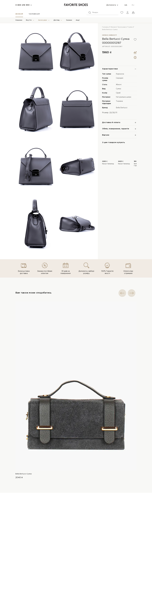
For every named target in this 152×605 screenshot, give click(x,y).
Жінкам (19, 14)
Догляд (56, 20)
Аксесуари (42, 20)
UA (126, 5)
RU (133, 5)
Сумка (118, 88)
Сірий (118, 93)
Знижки (69, 20)
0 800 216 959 (22, 5)
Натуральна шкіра (123, 97)
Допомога (111, 5)
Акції (77, 20)
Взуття (28, 20)
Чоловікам (34, 14)
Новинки (18, 20)
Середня (119, 78)
